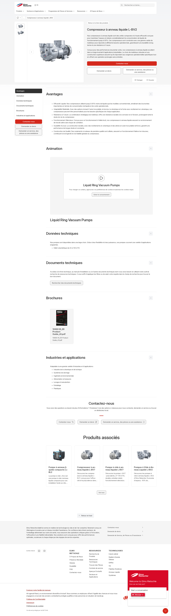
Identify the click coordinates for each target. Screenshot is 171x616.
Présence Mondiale (76, 560)
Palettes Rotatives (115, 569)
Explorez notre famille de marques (38, 590)
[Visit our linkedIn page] (39, 551)
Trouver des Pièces (96, 565)
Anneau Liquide (114, 572)
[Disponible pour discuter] (165, 611)
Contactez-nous (75, 572)
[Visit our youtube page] (44, 551)
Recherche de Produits (94, 555)
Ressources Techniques (93, 561)
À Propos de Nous (76, 557)
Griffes (111, 563)
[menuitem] (20, 11)
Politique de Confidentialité (35, 599)
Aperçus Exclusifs (95, 571)
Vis (110, 566)
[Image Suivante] (79, 52)
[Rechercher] (122, 5)
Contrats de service (96, 568)
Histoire (72, 563)
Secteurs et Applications (93, 575)
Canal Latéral (113, 554)
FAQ (71, 569)
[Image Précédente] (31, 52)
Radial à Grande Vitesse (114, 558)
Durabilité (72, 566)
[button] (101, 94)
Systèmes (112, 575)
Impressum (30, 603)
